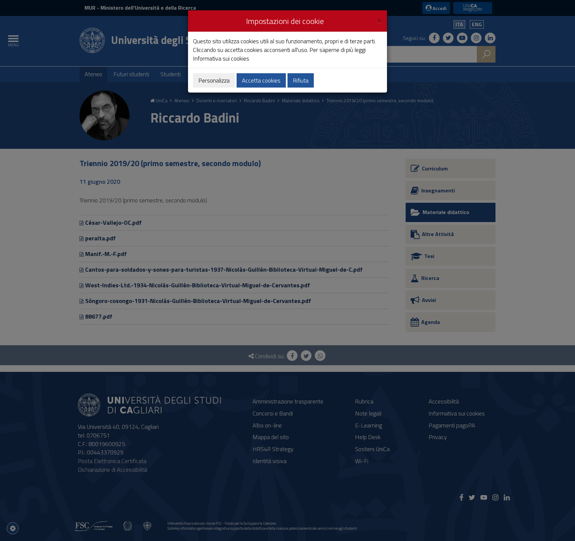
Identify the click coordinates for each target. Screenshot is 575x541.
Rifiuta (300, 80)
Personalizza (214, 80)
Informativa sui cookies (221, 58)
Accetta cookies (261, 80)
